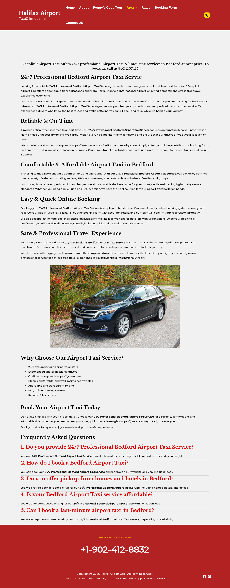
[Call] (207, 15)
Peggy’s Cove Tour (107, 7)
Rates (145, 7)
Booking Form (166, 7)
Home (70, 7)
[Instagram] (209, 576)
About (84, 7)
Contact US (74, 22)
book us (98, 68)
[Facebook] (204, 576)
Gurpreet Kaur (116, 578)
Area (130, 7)
